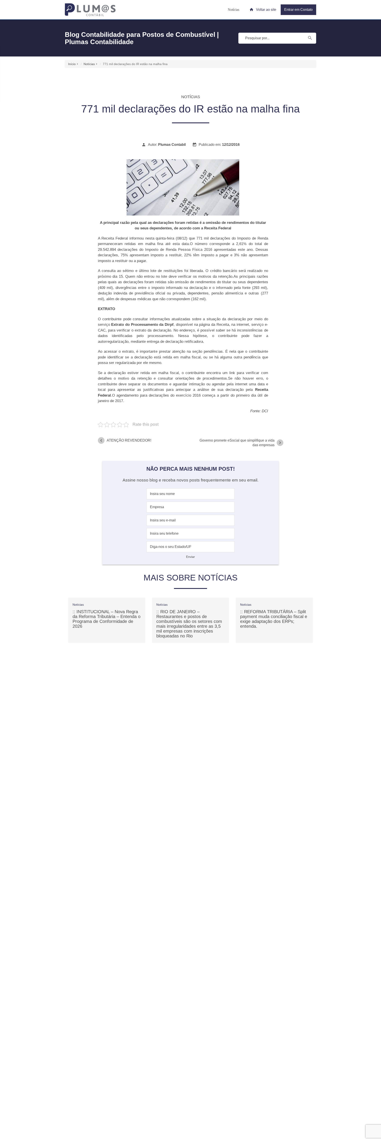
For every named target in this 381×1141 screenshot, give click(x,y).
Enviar (190, 556)
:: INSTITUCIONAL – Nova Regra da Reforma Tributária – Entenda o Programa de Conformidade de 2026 (106, 619)
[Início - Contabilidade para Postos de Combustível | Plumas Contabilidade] (90, 9)
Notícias (233, 9)
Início (72, 64)
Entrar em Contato (298, 9)
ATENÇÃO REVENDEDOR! (125, 440)
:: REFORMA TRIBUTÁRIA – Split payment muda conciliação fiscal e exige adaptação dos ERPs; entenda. (273, 619)
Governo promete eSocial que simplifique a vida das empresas (241, 442)
